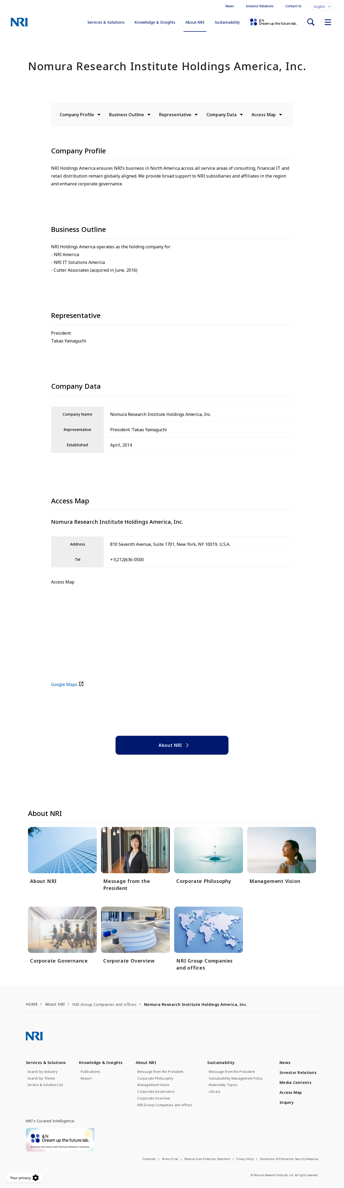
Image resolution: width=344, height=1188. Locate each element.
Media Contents (295, 1082)
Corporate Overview (153, 1098)
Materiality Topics (223, 1085)
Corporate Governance (155, 1092)
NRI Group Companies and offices (164, 1105)
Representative (175, 115)
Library (214, 1092)
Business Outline (126, 115)
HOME (32, 1004)
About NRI (195, 22)
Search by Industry (42, 1072)
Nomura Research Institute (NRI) (19, 22)
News (229, 6)
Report (86, 1078)
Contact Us (293, 6)
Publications (90, 1072)
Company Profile (77, 115)
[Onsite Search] (310, 22)
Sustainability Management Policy (236, 1078)
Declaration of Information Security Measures (289, 1159)
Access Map (264, 115)
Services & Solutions (105, 22)
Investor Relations (260, 6)
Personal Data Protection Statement (207, 1159)
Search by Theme (41, 1078)
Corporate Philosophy (155, 1078)
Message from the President (160, 1072)
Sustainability (227, 22)
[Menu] (327, 22)
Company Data (221, 115)
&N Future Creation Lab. (273, 22)
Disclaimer (149, 1159)
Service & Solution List (45, 1085)
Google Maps (64, 684)
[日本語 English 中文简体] (322, 7)
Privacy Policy (245, 1159)
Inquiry (287, 1102)
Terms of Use (170, 1159)
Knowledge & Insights (155, 22)
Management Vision (153, 1085)
